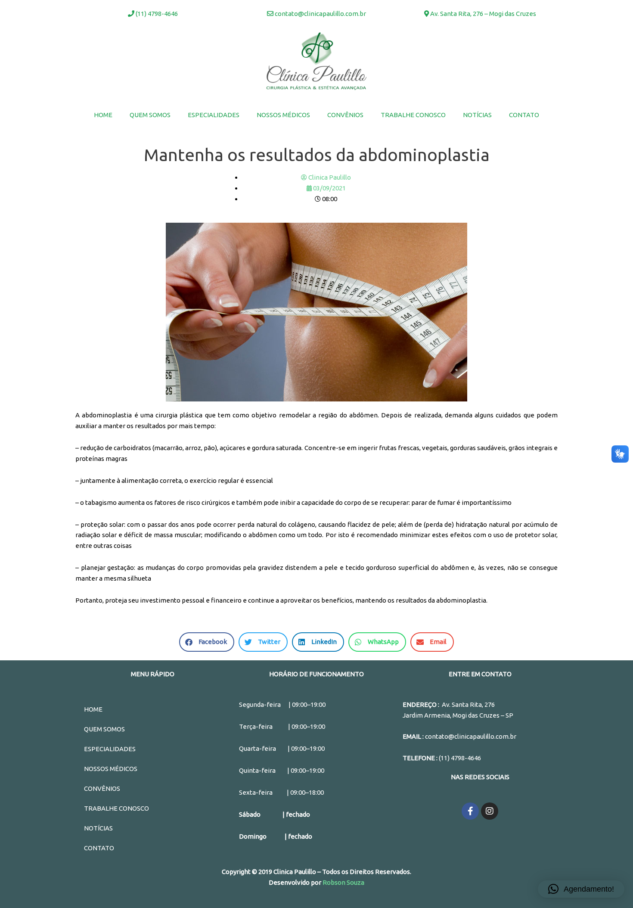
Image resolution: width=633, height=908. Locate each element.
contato (524, 114)
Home (103, 114)
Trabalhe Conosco (413, 114)
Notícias (477, 114)
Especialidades (213, 114)
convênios (345, 114)
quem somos (150, 114)
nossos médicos (283, 114)
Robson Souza (343, 882)
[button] (581, 889)
